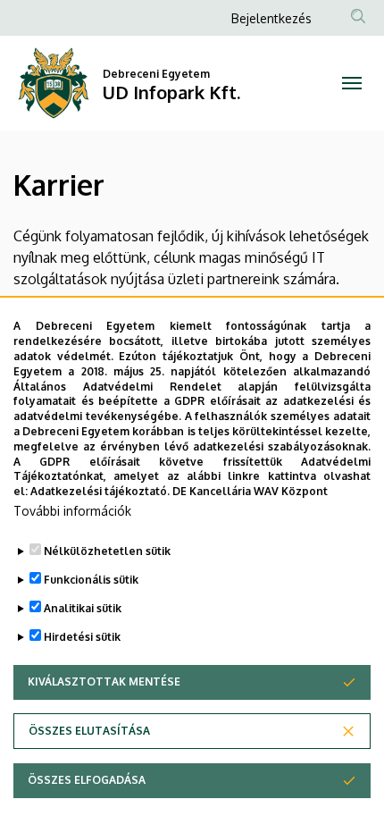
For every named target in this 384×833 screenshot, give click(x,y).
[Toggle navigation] (352, 83)
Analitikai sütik (82, 608)
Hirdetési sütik (82, 637)
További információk (72, 510)
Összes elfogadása (87, 780)
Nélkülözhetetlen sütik (107, 551)
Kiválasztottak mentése (104, 681)
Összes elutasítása (89, 730)
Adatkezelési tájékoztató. (100, 491)
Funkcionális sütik (91, 579)
